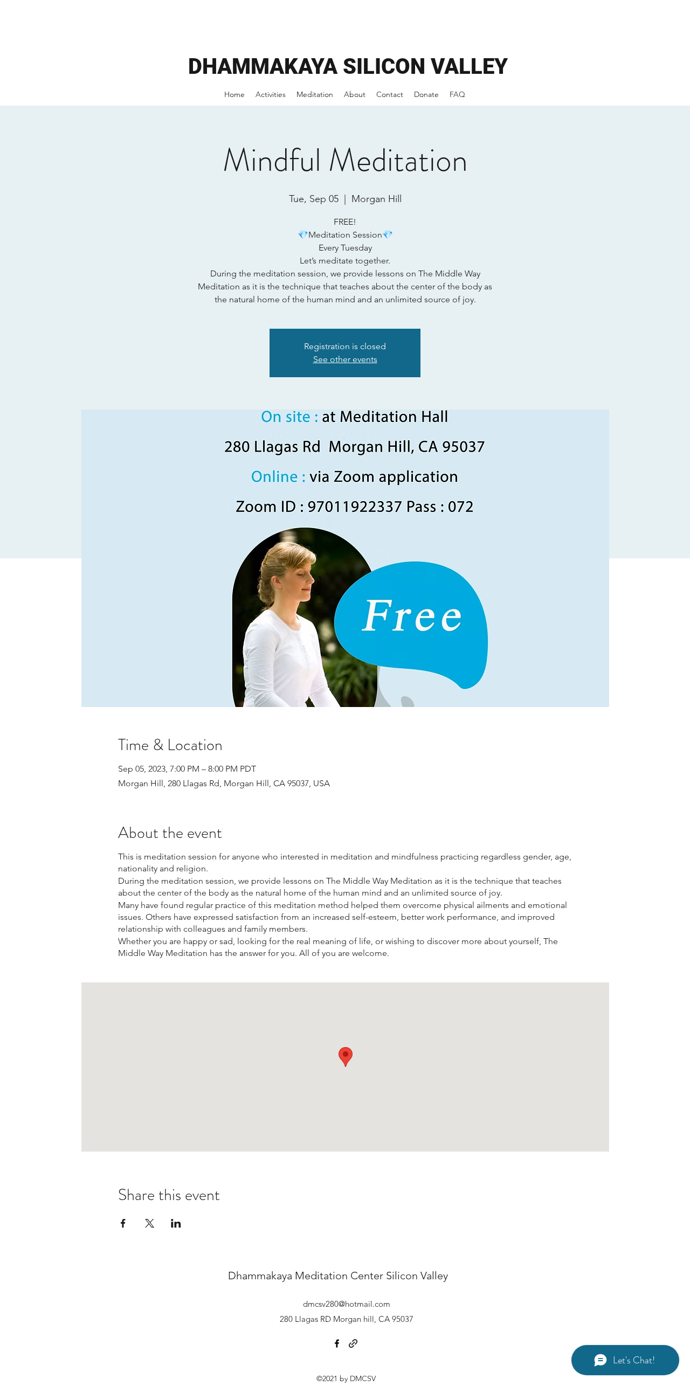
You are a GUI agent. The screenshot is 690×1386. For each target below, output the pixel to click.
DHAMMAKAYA (265, 66)
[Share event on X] (149, 1223)
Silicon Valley (417, 1275)
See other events (345, 359)
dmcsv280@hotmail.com (346, 1304)
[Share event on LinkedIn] (176, 1223)
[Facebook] (337, 1343)
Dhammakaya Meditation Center (307, 1275)
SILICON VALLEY (425, 66)
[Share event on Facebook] (123, 1223)
